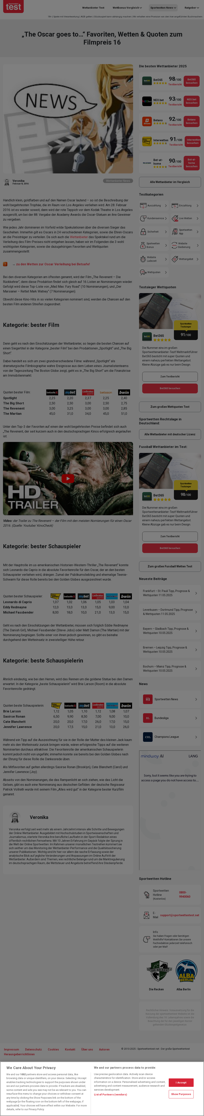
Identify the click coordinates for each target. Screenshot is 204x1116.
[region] (102, 1088)
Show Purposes (181, 1094)
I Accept (181, 1082)
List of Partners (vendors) (110, 1094)
